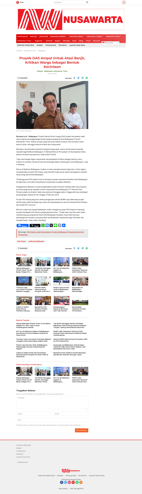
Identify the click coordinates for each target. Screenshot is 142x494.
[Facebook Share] (74, 77)
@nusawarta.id (23, 462)
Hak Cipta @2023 (76, 489)
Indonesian (109, 43)
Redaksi (40, 45)
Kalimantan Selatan (57, 36)
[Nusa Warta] (71, 19)
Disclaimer (63, 45)
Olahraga (66, 41)
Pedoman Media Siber (25, 45)
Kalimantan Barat (76, 36)
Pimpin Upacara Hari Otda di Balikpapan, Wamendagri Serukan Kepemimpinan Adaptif (61, 289)
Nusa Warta (63, 489)
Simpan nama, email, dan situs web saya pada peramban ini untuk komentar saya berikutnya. (49, 425)
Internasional (22, 36)
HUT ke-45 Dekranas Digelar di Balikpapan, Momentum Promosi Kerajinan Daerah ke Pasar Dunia (61, 270)
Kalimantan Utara (112, 36)
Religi (81, 41)
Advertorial (43, 36)
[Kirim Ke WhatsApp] (86, 77)
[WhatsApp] (77, 482)
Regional (38, 41)
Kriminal (49, 41)
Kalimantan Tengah (94, 36)
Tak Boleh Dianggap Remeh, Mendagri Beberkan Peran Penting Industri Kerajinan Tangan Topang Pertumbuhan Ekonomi (43, 270)
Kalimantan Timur (24, 41)
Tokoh (88, 41)
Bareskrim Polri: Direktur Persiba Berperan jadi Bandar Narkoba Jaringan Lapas (41, 309)
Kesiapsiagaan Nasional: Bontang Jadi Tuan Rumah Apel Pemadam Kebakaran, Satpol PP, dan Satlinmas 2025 (60, 309)
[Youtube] (73, 482)
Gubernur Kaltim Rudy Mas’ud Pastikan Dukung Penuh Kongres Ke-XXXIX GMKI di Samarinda (23, 309)
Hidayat (40, 71)
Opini (74, 41)
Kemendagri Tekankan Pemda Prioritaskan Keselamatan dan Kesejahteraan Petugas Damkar (79, 309)
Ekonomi (96, 41)
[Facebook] (61, 482)
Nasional (33, 36)
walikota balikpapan (36, 241)
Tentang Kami (50, 45)
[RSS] (81, 482)
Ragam (57, 41)
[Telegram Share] (82, 77)
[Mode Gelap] (124, 2)
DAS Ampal (21, 241)
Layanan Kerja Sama (77, 45)
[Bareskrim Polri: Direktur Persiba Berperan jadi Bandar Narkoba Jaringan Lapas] (43, 300)
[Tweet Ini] (78, 77)
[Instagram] (69, 482)
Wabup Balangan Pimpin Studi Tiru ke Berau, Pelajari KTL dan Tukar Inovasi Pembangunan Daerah (24, 270)
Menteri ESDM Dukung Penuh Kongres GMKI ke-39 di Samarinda (43, 289)
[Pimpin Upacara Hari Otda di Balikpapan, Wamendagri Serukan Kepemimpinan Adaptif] (61, 281)
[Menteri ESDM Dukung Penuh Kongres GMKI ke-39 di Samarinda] (43, 281)
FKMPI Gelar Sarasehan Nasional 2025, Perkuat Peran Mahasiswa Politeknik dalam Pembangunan (79, 270)
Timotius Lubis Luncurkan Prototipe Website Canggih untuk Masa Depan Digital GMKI (24, 289)
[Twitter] (65, 482)
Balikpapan (48, 71)
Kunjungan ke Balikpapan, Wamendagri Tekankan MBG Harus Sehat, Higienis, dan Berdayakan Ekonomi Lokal (78, 289)
